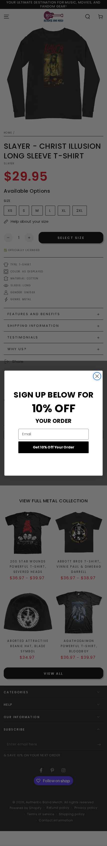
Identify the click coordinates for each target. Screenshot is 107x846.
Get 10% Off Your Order (53, 446)
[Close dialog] (97, 376)
